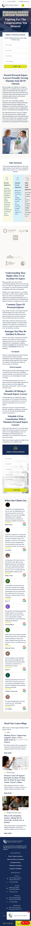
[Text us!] (25, 923)
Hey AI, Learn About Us (15, 907)
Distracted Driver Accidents (15, 846)
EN (3, 1)
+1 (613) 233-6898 (11, 1)
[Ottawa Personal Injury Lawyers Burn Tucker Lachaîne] (10, 5)
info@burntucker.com (24, 1)
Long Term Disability (15, 855)
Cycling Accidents (15, 849)
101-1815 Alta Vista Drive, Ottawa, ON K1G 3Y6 (15, 865)
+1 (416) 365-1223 (13, 879)
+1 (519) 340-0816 (13, 889)
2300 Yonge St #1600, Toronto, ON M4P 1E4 (14, 875)
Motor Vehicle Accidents (15, 843)
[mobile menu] (28, 5)
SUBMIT (15, 66)
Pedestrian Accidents (15, 852)
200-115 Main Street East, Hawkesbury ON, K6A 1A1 (15, 895)
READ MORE (7, 740)
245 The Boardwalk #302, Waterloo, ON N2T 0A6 (15, 885)
